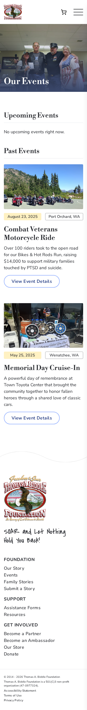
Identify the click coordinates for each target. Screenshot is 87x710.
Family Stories (18, 582)
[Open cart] (64, 12)
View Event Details (32, 281)
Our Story (14, 568)
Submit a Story (19, 589)
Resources (14, 614)
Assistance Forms (22, 608)
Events (11, 575)
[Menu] (78, 12)
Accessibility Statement (20, 691)
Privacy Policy (13, 700)
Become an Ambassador (29, 640)
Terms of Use (13, 695)
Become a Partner (22, 634)
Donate (11, 654)
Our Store (14, 647)
